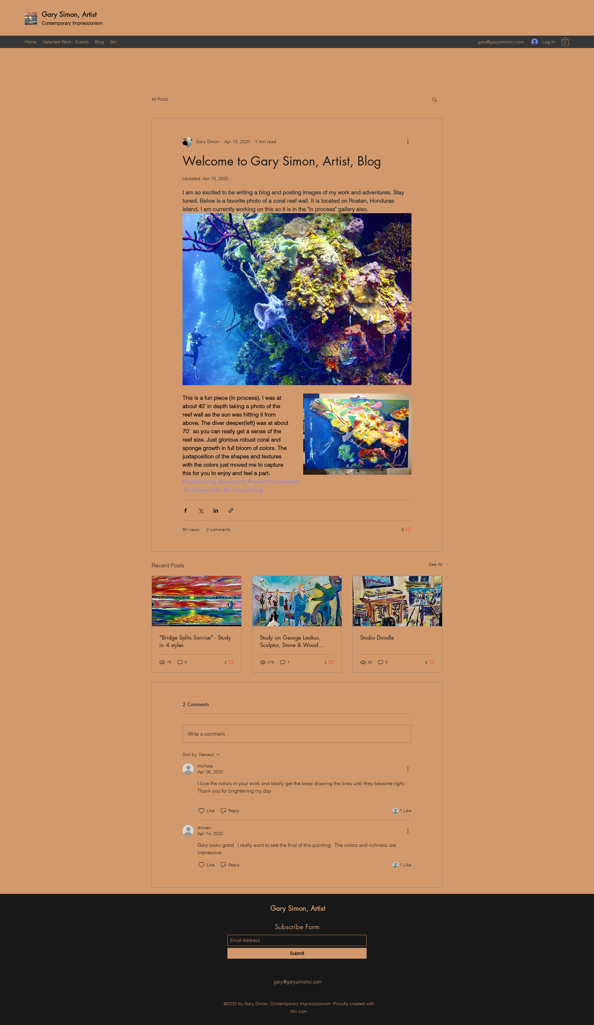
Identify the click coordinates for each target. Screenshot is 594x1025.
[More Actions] (407, 769)
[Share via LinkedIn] (216, 510)
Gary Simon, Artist (69, 14)
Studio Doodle (377, 637)
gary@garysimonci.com (501, 42)
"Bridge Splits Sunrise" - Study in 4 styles (195, 641)
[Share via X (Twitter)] (201, 510)
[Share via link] (231, 510)
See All (435, 564)
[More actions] (407, 142)
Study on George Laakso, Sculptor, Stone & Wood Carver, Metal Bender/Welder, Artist (296, 641)
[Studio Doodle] (397, 601)
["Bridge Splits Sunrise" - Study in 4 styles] (196, 601)
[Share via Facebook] (185, 510)
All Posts (160, 99)
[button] (565, 41)
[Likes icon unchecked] (201, 811)
